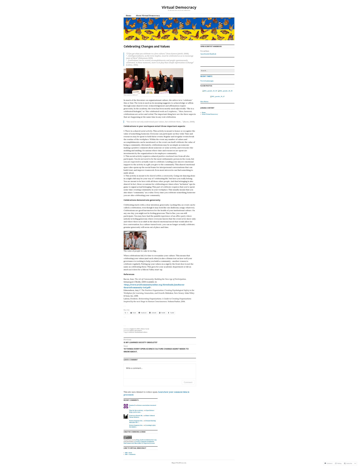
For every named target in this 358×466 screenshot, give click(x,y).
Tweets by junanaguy (206, 81)
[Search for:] (217, 71)
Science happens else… (136, 421)
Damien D (132, 405)
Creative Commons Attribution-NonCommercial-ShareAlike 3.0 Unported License (139, 442)
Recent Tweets (206, 76)
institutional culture (141, 332)
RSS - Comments (130, 454)
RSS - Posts (128, 453)
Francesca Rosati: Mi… (136, 415)
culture (131, 330)
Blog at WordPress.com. (179, 463)
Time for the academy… (136, 410)
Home (128, 15)
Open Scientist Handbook (208, 54)
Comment (188, 382)
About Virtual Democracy (148, 15)
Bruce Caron (145, 329)
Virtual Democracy (179, 7)
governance (138, 330)
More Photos (204, 101)
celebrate (131, 332)
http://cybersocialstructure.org (146, 440)
